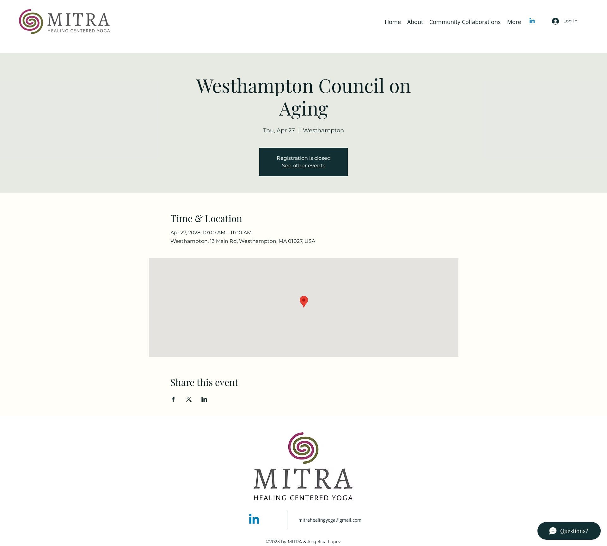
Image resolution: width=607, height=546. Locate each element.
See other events (303, 166)
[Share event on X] (189, 399)
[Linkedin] (532, 21)
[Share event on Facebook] (173, 399)
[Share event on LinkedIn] (204, 399)
